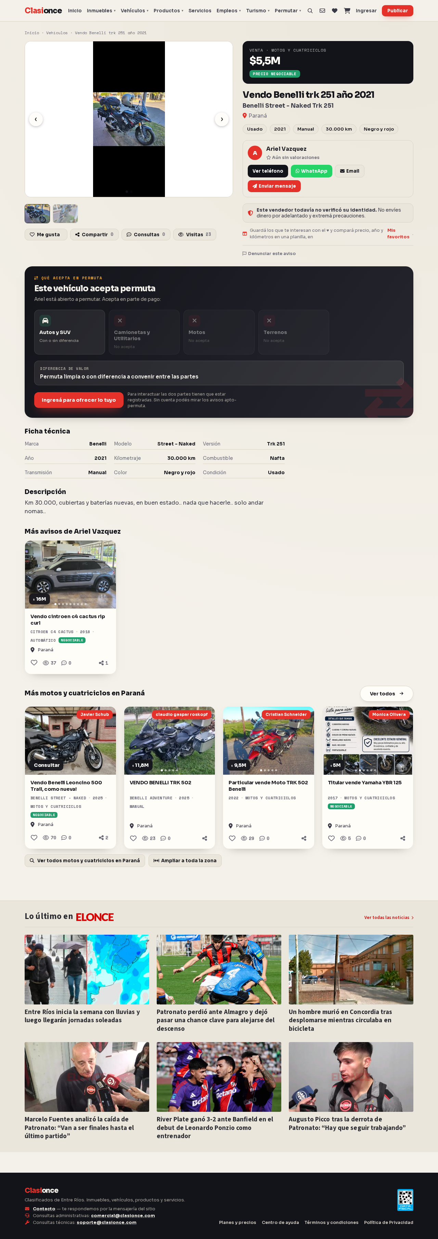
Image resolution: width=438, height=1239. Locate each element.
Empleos (229, 11)
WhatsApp (314, 171)
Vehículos (135, 11)
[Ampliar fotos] (37, 213)
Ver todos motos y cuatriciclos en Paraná (88, 861)
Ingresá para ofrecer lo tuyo (79, 400)
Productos (168, 11)
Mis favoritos (398, 234)
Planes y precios (237, 1222)
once (43, 10)
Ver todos (382, 694)
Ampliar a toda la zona (189, 861)
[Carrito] (347, 10)
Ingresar (366, 11)
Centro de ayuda (280, 1222)
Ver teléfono (268, 171)
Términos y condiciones (332, 1222)
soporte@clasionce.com (107, 1222)
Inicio (75, 11)
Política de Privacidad (388, 1222)
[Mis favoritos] (334, 10)
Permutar (288, 11)
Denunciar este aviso (272, 253)
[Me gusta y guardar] (34, 662)
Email (352, 171)
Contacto (44, 1209)
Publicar (397, 11)
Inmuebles (101, 11)
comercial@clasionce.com (123, 1215)
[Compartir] (204, 838)
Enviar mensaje (277, 186)
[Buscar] (309, 10)
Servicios (200, 11)
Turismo (258, 11)
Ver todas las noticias (386, 918)
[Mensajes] (322, 10)
